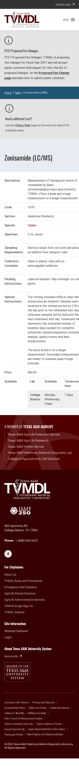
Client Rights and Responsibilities (45, 734)
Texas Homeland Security (18, 723)
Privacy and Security (43, 702)
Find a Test (22, 125)
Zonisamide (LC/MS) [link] (35, 92)
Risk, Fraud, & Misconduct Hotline (23, 718)
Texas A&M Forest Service (26, 446)
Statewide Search (60, 707)
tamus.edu (65, 4)
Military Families (37, 713)
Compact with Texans (16, 702)
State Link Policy (37, 707)
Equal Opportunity (14, 729)
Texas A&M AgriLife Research (28, 440)
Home (7, 92)
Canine (32, 225)
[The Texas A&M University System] (17, 672)
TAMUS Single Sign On (18, 606)
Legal (7, 637)
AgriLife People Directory (19, 593)
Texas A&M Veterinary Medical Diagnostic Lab (40, 453)
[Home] (21, 19)
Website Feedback (16, 631)
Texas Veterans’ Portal (48, 723)
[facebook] (8, 554)
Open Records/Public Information (46, 729)
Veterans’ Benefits (14, 713)
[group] (39, 293)
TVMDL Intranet (14, 612)
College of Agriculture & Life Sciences (34, 459)
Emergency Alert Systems (20, 587)
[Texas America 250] (20, 511)
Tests (18, 92)
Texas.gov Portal (13, 734)
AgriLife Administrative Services (24, 599)
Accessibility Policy (14, 707)
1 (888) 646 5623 (26, 540)
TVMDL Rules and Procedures (23, 581)
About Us (10, 574)
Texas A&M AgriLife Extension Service (34, 434)
